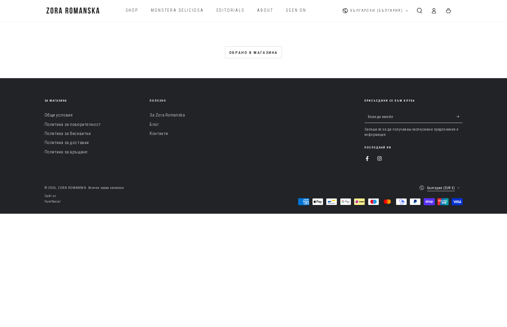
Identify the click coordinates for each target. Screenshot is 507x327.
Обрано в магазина (253, 52)
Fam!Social (53, 201)
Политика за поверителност (73, 124)
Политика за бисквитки (68, 133)
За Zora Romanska (167, 115)
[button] (419, 10)
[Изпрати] (459, 116)
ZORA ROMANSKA (72, 188)
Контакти (159, 133)
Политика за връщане (66, 152)
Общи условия (59, 115)
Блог (154, 124)
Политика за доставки (67, 142)
